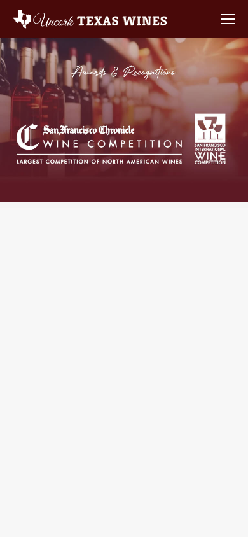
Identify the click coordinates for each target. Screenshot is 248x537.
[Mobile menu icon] (227, 19)
